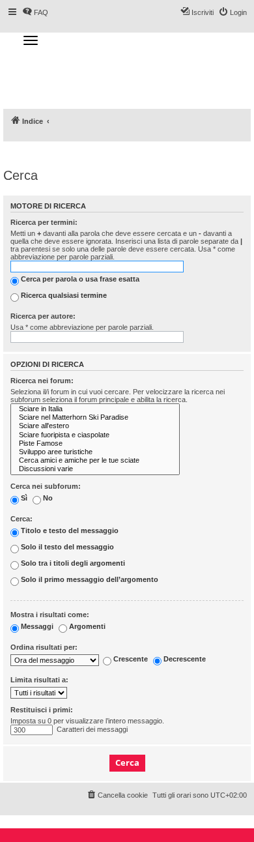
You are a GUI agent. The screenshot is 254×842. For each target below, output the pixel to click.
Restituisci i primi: (41, 710)
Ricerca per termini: (44, 222)
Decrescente (184, 659)
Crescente (129, 659)
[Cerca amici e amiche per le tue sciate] (95, 460)
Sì (23, 498)
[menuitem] (117, 795)
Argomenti (86, 626)
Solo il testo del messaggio (66, 547)
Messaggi (36, 626)
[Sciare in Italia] (95, 409)
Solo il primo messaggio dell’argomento (88, 579)
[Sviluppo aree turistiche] (95, 452)
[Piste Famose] (95, 443)
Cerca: (21, 519)
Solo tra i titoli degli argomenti (72, 563)
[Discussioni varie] (95, 469)
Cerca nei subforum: (45, 486)
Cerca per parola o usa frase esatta (79, 279)
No (47, 498)
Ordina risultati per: (44, 647)
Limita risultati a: (39, 680)
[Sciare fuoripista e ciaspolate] (95, 435)
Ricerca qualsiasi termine (63, 295)
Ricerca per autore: (43, 316)
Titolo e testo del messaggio (69, 530)
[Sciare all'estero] (95, 426)
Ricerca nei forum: (42, 381)
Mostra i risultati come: (49, 614)
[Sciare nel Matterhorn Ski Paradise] (95, 417)
